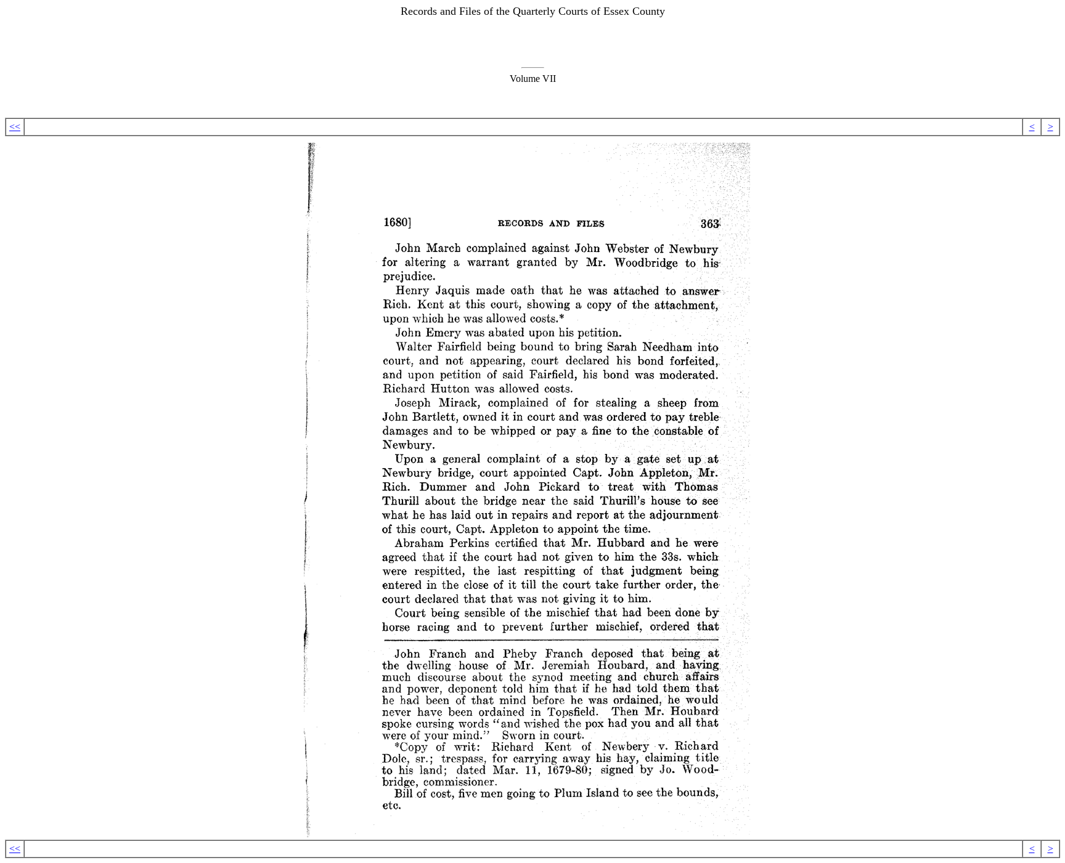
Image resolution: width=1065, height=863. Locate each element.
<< (14, 126)
